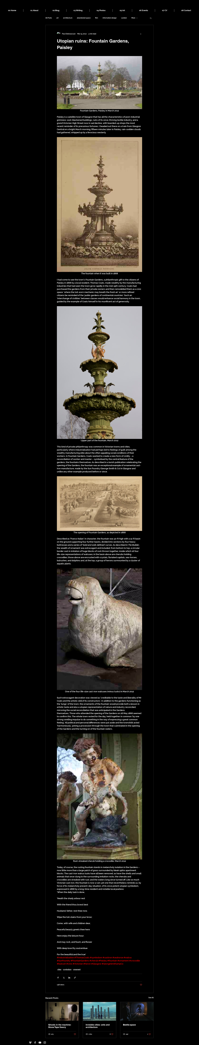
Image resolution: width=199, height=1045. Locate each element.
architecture (67, 18)
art (57, 18)
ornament (76, 969)
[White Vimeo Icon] (30, 1042)
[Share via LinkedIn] (69, 978)
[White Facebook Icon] (35, 1042)
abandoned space (84, 18)
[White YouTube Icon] (39, 1042)
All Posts (48, 18)
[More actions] (140, 33)
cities (59, 969)
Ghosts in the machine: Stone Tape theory (59, 1026)
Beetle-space (129, 1025)
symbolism (67, 969)
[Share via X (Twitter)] (64, 978)
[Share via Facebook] (58, 978)
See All (151, 998)
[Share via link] (75, 978)
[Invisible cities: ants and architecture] (99, 1011)
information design (110, 18)
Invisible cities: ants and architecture (98, 1026)
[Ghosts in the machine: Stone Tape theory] (62, 1011)
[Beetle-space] (137, 1011)
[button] (151, 18)
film (96, 18)
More (133, 18)
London (124, 18)
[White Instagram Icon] (44, 1042)
